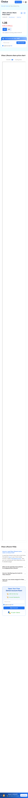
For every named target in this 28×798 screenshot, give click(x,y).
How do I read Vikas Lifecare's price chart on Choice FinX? (12, 552)
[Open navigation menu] (26, 2)
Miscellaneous (12, 17)
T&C (11, 45)
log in (10, 557)
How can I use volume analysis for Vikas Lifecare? (13, 580)
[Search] (23, 2)
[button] (21, 13)
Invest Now (23, 795)
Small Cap (19, 17)
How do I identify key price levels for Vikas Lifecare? (12, 573)
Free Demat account (16, 558)
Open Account (21, 42)
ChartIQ (8, 59)
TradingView (18, 59)
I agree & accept (8, 45)
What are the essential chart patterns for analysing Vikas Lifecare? (12, 567)
